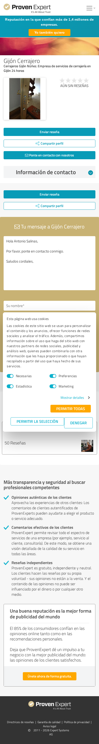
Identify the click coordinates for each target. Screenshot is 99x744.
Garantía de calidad (48, 722)
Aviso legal (49, 726)
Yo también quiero (49, 32)
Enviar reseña (49, 131)
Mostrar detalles (72, 397)
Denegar (78, 422)
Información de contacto (46, 172)
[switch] (53, 376)
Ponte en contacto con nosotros (51, 155)
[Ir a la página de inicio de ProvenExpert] (27, 9)
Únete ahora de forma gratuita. (50, 676)
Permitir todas (70, 408)
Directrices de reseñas (20, 722)
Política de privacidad (76, 722)
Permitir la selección (37, 421)
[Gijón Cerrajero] (24, 98)
